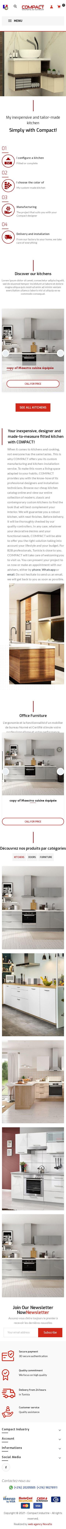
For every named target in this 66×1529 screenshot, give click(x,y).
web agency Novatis (40, 1524)
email (10, 574)
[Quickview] (60, 740)
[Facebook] (6, 1467)
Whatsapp (49, 569)
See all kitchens (33, 407)
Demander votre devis (20, 76)
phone (36, 569)
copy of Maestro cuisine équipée (30, 368)
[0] (58, 7)
